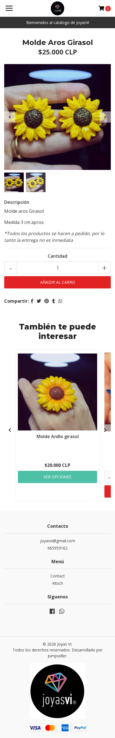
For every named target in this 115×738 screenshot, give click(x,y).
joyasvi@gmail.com (57, 540)
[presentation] (9, 117)
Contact (58, 576)
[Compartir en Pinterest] (46, 301)
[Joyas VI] (57, 8)
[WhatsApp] (61, 612)
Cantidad (57, 256)
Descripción (16, 202)
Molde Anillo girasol (58, 436)
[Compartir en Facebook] (32, 301)
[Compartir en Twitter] (39, 301)
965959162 (57, 548)
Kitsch (57, 583)
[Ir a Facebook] (52, 612)
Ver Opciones (57, 476)
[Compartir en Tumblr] (53, 301)
